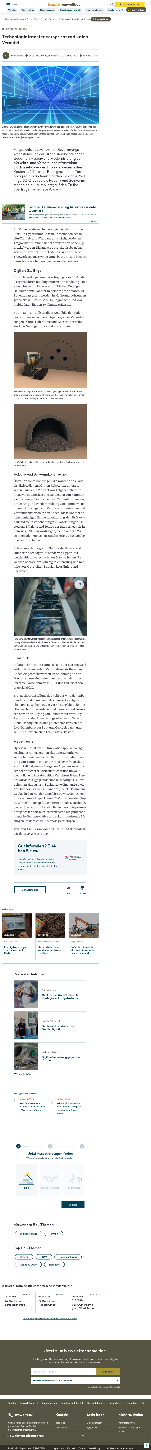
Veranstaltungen (126, 1422)
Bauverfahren (28, 10)
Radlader (54, 1264)
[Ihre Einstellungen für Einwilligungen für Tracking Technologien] (146, 1445)
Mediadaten (61, 1427)
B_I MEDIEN (39, 1448)
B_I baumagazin (94, 1422)
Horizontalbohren (94, 10)
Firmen (54, 1233)
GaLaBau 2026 (28, 1264)
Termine (12, 10)
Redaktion (60, 1422)
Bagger (24, 1256)
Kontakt (71, 1448)
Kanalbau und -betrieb (70, 10)
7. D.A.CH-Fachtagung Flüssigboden (83, 1306)
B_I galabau (92, 1427)
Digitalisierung (28, 1233)
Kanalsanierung (47, 10)
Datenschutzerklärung (89, 1448)
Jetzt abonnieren (129, 4)
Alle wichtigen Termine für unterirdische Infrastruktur (50, 1318)
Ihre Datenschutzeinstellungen (119, 1448)
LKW (44, 1256)
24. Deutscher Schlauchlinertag (15, 1303)
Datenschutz (115, 1387)
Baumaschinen (68, 1256)
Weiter (73, 1204)
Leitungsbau (131, 1403)
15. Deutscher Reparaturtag (47, 1303)
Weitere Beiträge (23, 1074)
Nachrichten (114, 10)
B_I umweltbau (20, 1415)
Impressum (58, 1448)
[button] (75, 704)
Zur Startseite (30, 889)
